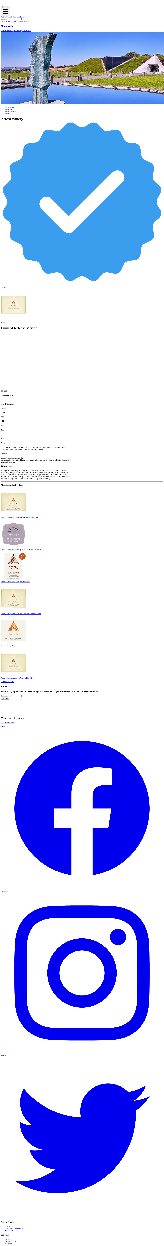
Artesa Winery (10, 111)
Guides (8, 17)
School (13, 17)
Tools (22, 17)
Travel (29, 31)
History (19, 31)
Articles (3, 17)
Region (14, 31)
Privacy (8, 1239)
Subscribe (5, 698)
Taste (18, 17)
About (7, 1226)
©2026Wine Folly (8, 723)
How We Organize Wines (14, 1228)
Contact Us (9, 1243)
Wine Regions (12, 21)
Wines (3, 31)
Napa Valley (8, 26)
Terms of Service (11, 1241)
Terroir (24, 31)
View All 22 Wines (7, 682)
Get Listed (9, 1230)
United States (23, 21)
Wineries (8, 31)
